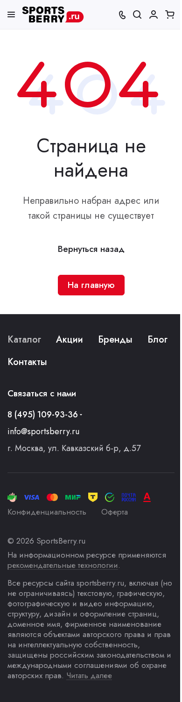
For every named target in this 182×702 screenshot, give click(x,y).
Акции (69, 339)
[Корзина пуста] (170, 14)
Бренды (115, 339)
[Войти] (153, 14)
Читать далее (89, 675)
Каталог (24, 339)
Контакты (27, 362)
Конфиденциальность (46, 511)
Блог (157, 339)
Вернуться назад (91, 249)
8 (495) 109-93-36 (42, 414)
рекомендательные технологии (62, 565)
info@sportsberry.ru (43, 431)
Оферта (114, 511)
